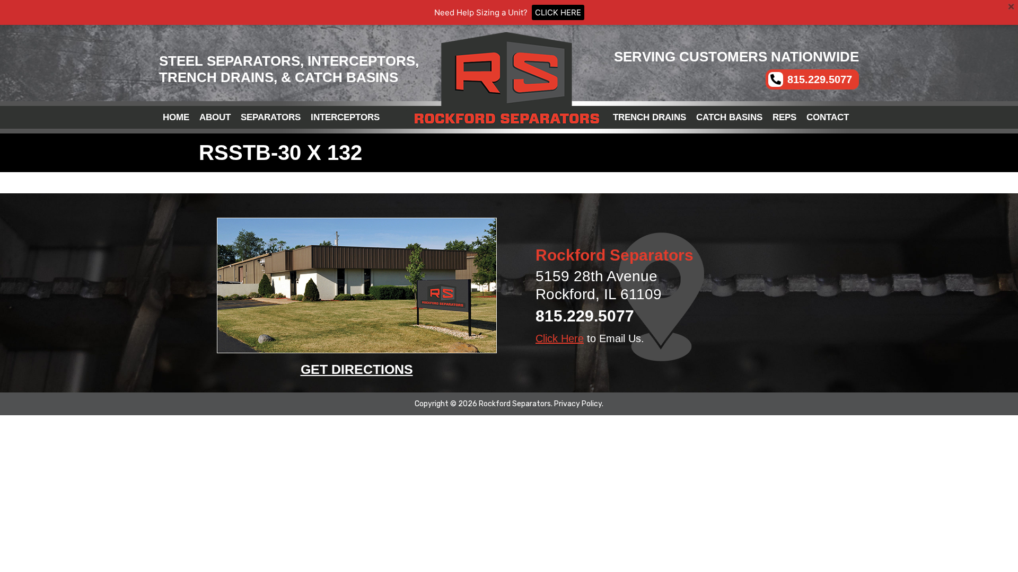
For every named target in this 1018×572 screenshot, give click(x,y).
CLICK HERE (558, 12)
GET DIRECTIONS (357, 369)
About (215, 117)
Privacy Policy (578, 403)
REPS (784, 117)
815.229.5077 (585, 316)
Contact (827, 117)
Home (176, 117)
